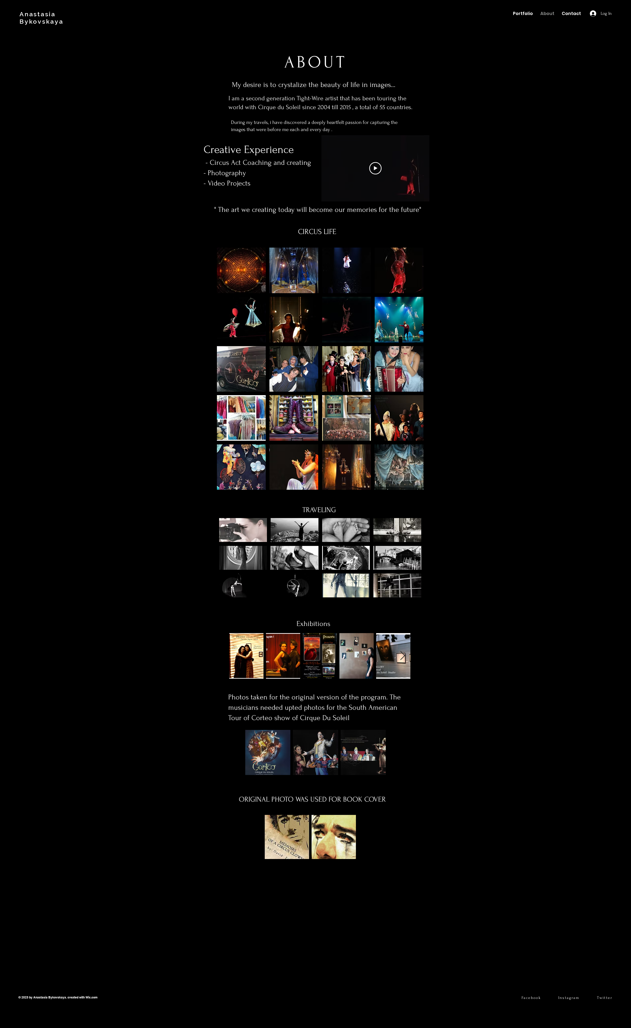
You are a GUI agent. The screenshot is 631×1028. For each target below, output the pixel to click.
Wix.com (92, 997)
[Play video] (375, 168)
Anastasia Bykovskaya (41, 17)
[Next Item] (402, 656)
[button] (241, 270)
